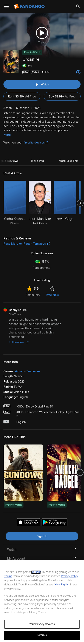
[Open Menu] (6, 6)
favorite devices (34, 142)
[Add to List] (78, 72)
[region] (42, 601)
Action (19, 371)
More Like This (68, 161)
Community (32, 295)
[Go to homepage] (30, 6)
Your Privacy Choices (42, 624)
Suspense (33, 371)
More (7, 135)
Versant (36, 572)
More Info (37, 161)
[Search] (78, 6)
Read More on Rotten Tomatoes (24, 243)
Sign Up (42, 536)
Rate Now (52, 295)
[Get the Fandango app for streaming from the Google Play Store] (54, 523)
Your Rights (61, 584)
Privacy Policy (69, 576)
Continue (42, 635)
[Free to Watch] (23, 472)
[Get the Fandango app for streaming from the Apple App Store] (28, 523)
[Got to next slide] (80, 203)
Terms (8, 576)
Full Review (16, 342)
